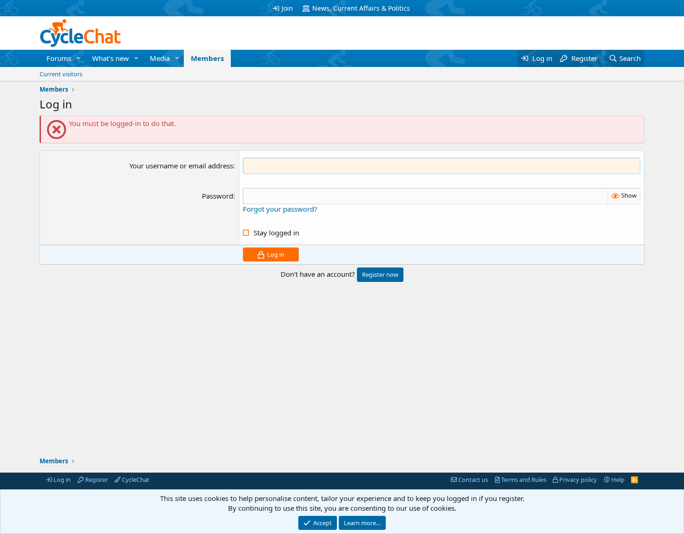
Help (617, 479)
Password (217, 195)
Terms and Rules (523, 479)
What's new (110, 58)
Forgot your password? (280, 209)
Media (160, 58)
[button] (78, 58)
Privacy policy (577, 479)
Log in (61, 479)
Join (287, 8)
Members (207, 58)
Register (96, 479)
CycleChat (135, 479)
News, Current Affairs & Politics (361, 8)
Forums (59, 58)
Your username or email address (181, 165)
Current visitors (61, 74)
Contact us (472, 479)
